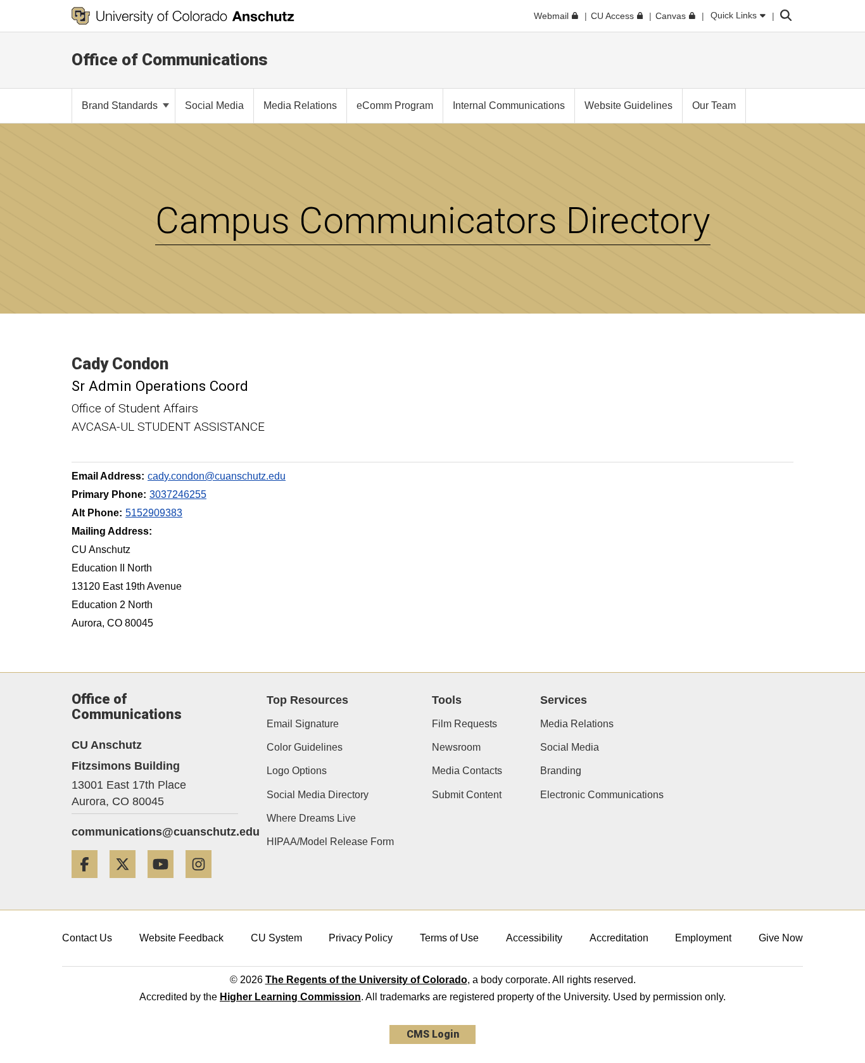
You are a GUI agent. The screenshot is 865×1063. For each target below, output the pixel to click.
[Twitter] (127, 882)
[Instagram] (203, 882)
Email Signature (303, 723)
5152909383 (153, 512)
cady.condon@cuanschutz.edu (217, 476)
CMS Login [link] (433, 1034)
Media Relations (577, 723)
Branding (560, 770)
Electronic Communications (602, 794)
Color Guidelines (305, 747)
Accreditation (619, 938)
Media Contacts (467, 770)
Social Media (569, 747)
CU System (276, 938)
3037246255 (177, 494)
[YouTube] (165, 882)
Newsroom (456, 747)
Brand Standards (121, 105)
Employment (703, 938)
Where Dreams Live (311, 818)
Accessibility (534, 938)
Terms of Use (449, 938)
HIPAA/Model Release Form (330, 841)
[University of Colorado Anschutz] (183, 16)
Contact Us (87, 938)
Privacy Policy (361, 938)
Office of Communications (170, 59)
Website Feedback (181, 938)
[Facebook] (89, 882)
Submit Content (467, 794)
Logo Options (297, 770)
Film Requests (464, 723)
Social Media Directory (318, 794)
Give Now (781, 938)
